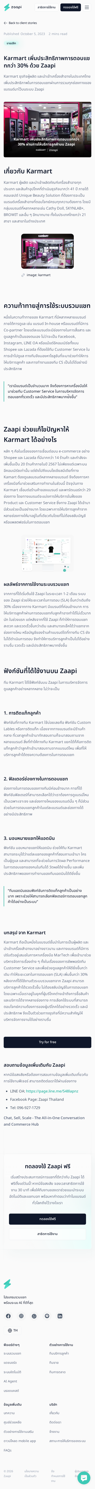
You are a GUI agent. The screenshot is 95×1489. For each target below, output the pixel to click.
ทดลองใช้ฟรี (70, 7)
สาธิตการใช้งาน (47, 7)
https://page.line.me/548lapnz (52, 1091)
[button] (87, 7)
